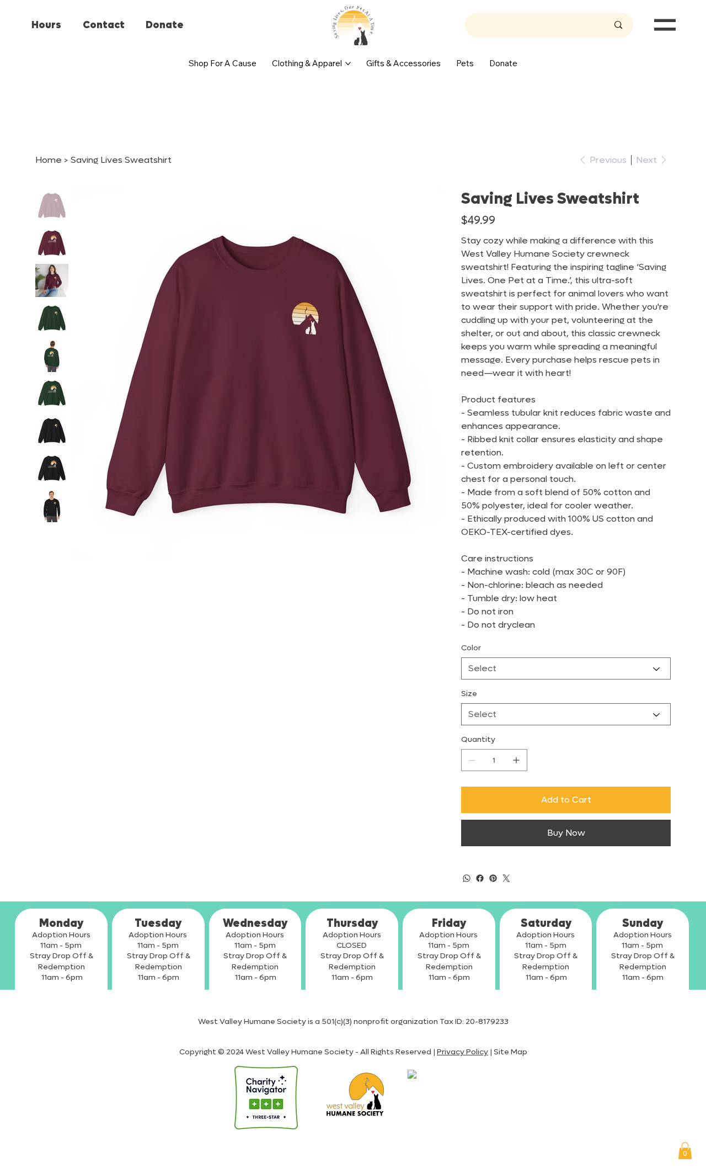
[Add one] (516, 760)
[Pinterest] (493, 878)
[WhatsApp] (466, 878)
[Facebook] (479, 878)
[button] (685, 1150)
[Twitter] (506, 878)
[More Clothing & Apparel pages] (348, 63)
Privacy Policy (462, 1052)
